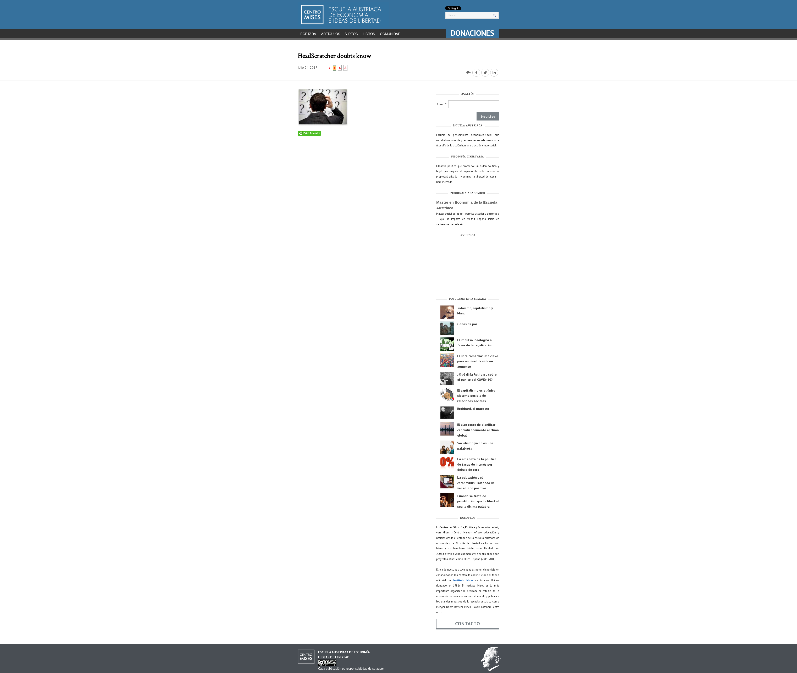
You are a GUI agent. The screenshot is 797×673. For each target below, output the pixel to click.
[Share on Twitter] (485, 73)
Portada (308, 33)
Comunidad (390, 33)
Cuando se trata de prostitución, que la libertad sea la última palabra (478, 501)
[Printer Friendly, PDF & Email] (309, 133)
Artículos (330, 33)
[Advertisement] (467, 268)
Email (441, 104)
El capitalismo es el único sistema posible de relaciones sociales (476, 395)
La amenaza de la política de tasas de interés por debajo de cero (476, 464)
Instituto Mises (463, 580)
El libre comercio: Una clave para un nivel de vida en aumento (477, 361)
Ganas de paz (467, 324)
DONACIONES (472, 33)
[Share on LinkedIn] (494, 73)
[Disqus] (364, 187)
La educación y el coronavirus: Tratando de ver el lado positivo (476, 482)
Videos (351, 33)
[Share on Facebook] (476, 73)
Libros (369, 33)
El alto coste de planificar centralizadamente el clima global (478, 429)
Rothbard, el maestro (473, 408)
